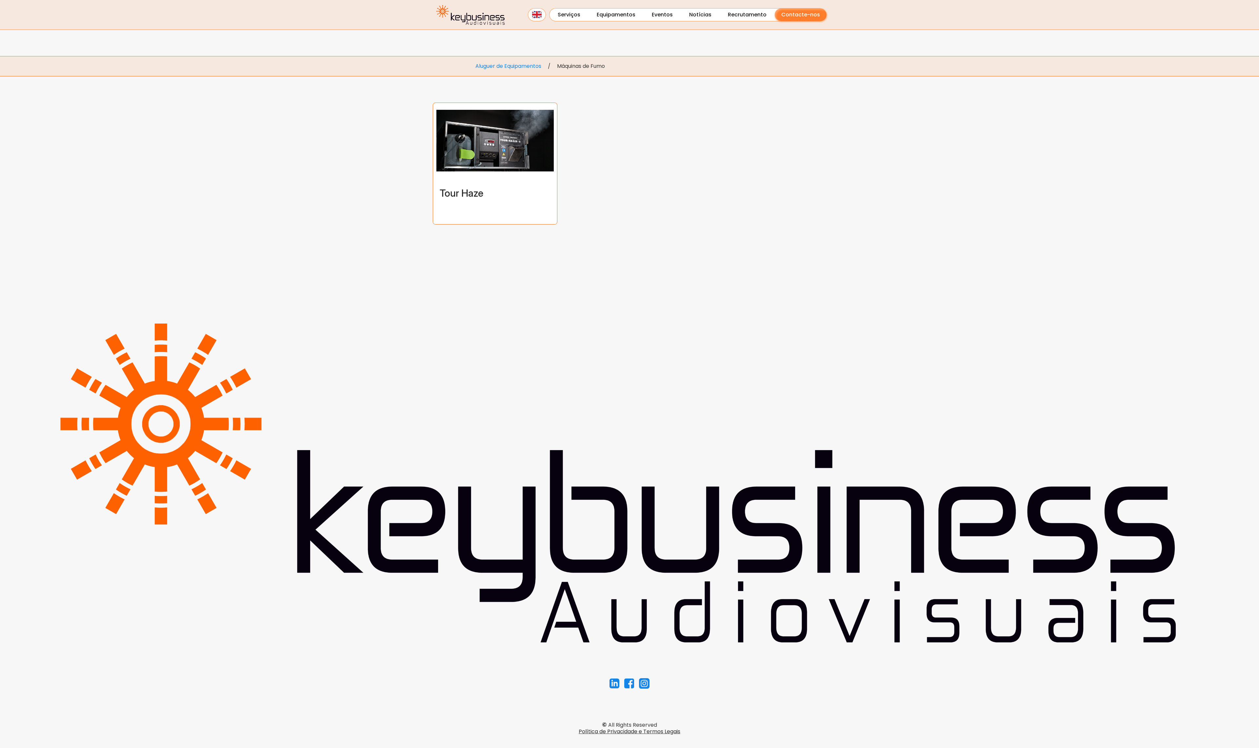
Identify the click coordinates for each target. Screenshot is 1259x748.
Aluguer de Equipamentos (508, 66)
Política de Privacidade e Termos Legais (629, 731)
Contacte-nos (800, 14)
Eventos (662, 14)
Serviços (569, 14)
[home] (470, 14)
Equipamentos (616, 14)
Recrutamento (747, 14)
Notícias (700, 14)
